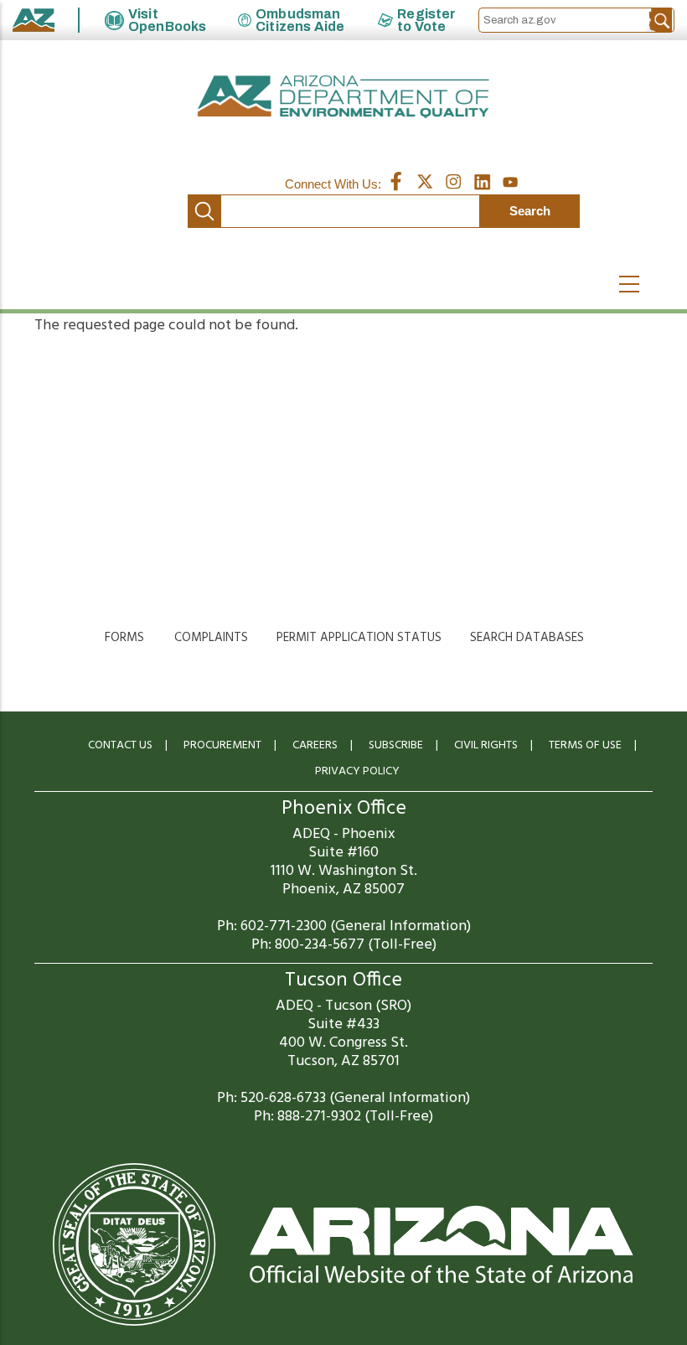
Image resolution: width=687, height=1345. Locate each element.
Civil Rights (486, 745)
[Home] (343, 97)
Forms (124, 638)
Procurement (222, 745)
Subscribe (396, 745)
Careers (315, 745)
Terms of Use (585, 745)
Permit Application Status (359, 638)
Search (204, 211)
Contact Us (120, 745)
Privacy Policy (357, 771)
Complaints (211, 638)
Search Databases (527, 638)
